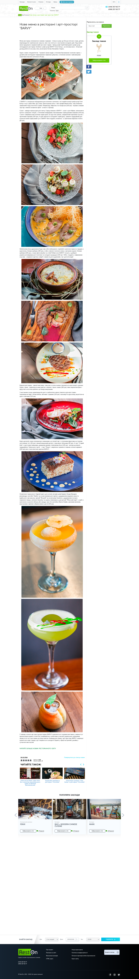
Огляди (48, 2)
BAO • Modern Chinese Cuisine (66, 825)
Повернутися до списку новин (74, 757)
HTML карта (49, 958)
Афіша (55, 2)
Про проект (49, 949)
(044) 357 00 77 (114, 7)
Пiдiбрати (109, 939)
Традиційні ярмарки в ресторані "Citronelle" (52, 781)
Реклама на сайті (51, 952)
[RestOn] (20, 15)
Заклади (22, 2)
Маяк (92, 824)
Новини (40, 2)
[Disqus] (69, 862)
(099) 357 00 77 (114, 9)
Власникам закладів (52, 955)
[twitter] (99, 72)
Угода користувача (77, 949)
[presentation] (80, 764)
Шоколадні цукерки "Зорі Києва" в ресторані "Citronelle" (74, 781)
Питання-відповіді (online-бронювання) (83, 955)
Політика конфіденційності (80, 952)
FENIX (57, 10)
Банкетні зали (31, 2)
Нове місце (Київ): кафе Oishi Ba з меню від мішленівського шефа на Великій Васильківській (30, 783)
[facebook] (99, 67)
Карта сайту (75, 958)
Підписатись (106, 26)
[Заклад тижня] (99, 48)
